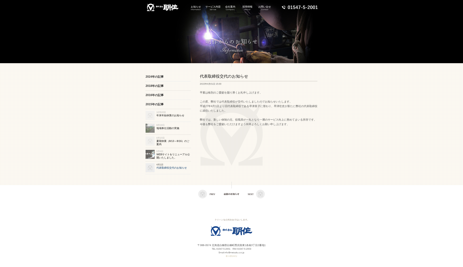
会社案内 (230, 8)
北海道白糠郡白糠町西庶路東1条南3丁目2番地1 (239, 245)
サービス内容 (213, 8)
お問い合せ (264, 8)
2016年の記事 (155, 95)
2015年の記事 (155, 104)
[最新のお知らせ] (231, 197)
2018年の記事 (155, 85)
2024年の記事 (155, 76)
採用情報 (247, 8)
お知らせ (196, 8)
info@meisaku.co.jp (234, 252)
